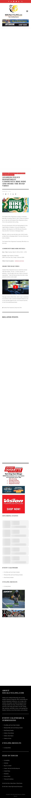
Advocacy (5, 173)
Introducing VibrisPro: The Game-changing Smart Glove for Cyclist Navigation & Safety (15, 32)
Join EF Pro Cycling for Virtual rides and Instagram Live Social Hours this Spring (14, 67)
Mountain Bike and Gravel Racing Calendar (13, 574)
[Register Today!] (13, 489)
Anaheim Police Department (9, 307)
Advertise (6, 763)
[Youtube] (19, 1)
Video (21, 307)
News (23, 173)
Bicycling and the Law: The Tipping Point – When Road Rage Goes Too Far (15, 85)
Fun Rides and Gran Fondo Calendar (12, 572)
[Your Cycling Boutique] (13, 613)
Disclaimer (6, 773)
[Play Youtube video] (15, 287)
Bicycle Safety (13, 173)
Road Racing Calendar (9, 577)
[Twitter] (16, 1)
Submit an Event (7, 738)
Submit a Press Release (9, 733)
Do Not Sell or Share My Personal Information (12, 786)
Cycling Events (16, 307)
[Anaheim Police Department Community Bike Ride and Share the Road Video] (15, 205)
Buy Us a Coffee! (8, 765)
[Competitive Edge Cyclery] (13, 598)
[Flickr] (11, 1)
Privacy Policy (7, 776)
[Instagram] (14, 1)
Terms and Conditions (8, 779)
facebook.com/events (19, 261)
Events (19, 173)
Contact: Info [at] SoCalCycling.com (12, 768)
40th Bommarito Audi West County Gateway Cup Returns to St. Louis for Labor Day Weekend (15, 345)
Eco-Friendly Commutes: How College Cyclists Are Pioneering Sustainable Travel (14, 138)
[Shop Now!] (13, 504)
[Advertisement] (15, 634)
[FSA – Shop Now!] (15, 24)
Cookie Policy (7, 771)
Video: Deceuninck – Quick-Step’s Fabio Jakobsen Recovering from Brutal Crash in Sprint (14, 50)
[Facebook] (9, 1)
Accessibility (6, 760)
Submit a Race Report (8, 735)
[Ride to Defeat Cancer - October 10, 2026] (15, 21)
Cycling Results (7, 586)
